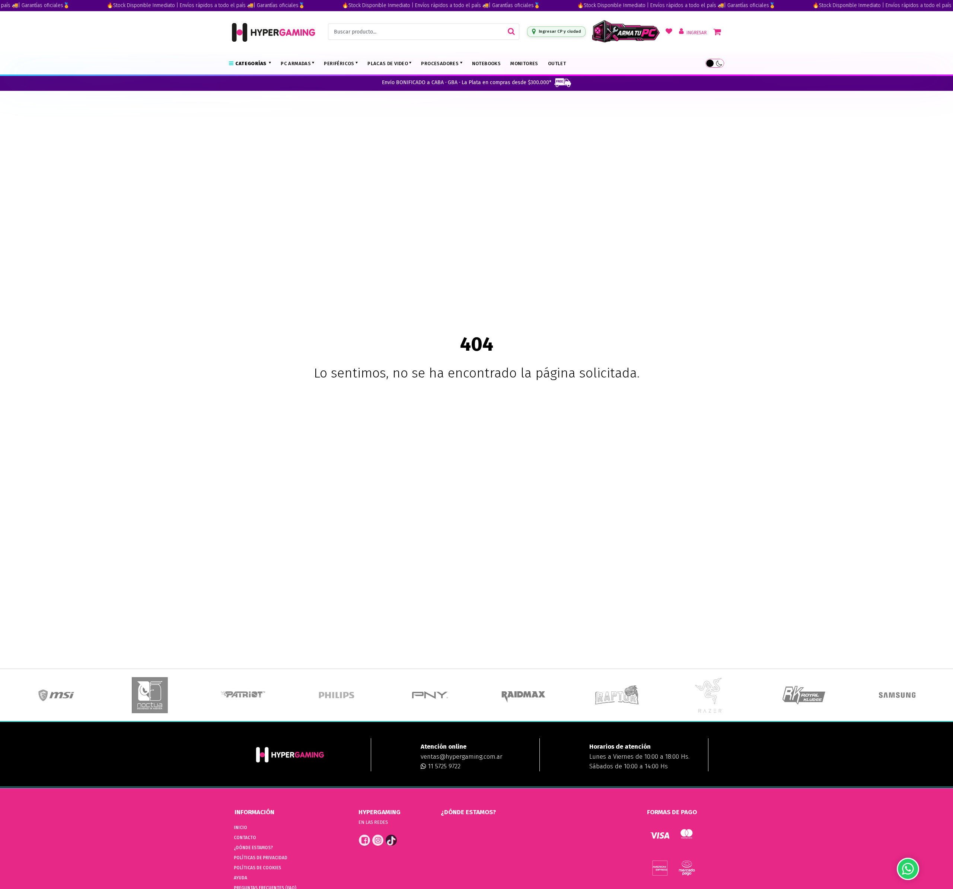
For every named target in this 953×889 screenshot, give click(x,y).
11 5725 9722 (443, 766)
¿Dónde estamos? (253, 847)
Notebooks (486, 63)
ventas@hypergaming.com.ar (461, 757)
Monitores (524, 63)
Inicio (240, 827)
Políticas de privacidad (260, 857)
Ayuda (240, 877)
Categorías (251, 63)
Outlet (557, 63)
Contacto (245, 837)
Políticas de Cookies (257, 867)
